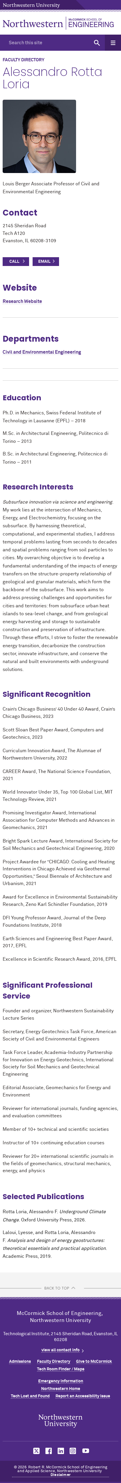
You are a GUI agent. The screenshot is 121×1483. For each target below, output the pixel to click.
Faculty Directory (53, 1362)
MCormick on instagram (73, 1451)
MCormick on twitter (35, 1451)
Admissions (20, 1362)
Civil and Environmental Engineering (42, 352)
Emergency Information (60, 1381)
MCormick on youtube (85, 1451)
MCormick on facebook (47, 1451)
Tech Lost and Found (30, 1396)
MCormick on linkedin (60, 1451)
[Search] (97, 43)
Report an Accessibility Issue (83, 1396)
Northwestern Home (60, 1389)
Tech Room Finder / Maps (60, 1369)
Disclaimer (60, 1475)
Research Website (22, 301)
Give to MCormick (94, 1362)
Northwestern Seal (60, 1421)
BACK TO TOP (56, 1288)
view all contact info (60, 1350)
